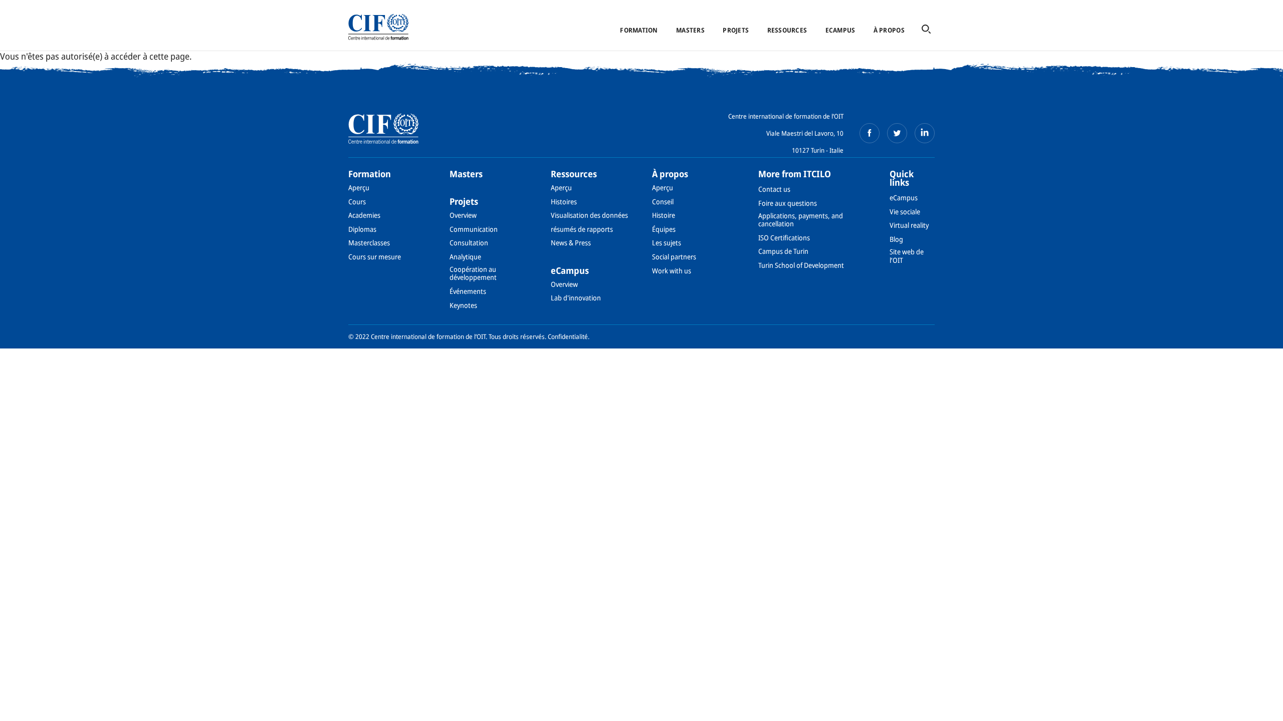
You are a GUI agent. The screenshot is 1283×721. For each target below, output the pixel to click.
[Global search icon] (926, 30)
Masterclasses (369, 242)
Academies (364, 215)
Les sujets (666, 242)
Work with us (671, 270)
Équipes (664, 229)
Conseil (663, 201)
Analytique (465, 256)
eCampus (840, 30)
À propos (889, 30)
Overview (463, 215)
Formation (639, 30)
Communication (474, 229)
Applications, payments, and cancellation (800, 219)
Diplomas (362, 229)
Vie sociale (905, 211)
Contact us (774, 189)
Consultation (469, 242)
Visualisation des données (589, 215)
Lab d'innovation (576, 297)
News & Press (571, 242)
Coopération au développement (473, 273)
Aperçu (358, 187)
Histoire (663, 215)
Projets (736, 30)
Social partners (674, 256)
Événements (468, 291)
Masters (690, 30)
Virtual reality (909, 225)
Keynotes (463, 305)
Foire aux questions (787, 203)
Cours (357, 201)
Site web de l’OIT (907, 255)
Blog (896, 239)
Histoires (564, 201)
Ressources (787, 30)
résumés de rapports (582, 229)
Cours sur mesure (374, 256)
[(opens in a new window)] (870, 133)
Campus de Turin (783, 251)
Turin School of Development (801, 265)
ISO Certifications (784, 237)
